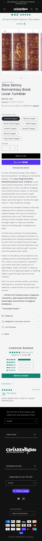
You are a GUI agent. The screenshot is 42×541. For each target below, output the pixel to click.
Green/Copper (10, 129)
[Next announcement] (37, 2)
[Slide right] (26, 78)
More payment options (21, 167)
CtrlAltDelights (20, 537)
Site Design (29, 537)
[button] (4, 9)
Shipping (5, 102)
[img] (7, 390)
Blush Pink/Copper (12, 124)
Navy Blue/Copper (12, 138)
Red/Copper (31, 124)
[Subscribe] (34, 421)
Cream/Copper (10, 119)
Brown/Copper (29, 129)
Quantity (5, 143)
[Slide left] (16, 78)
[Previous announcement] (4, 2)
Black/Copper (10, 134)
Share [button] (6, 334)
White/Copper (29, 119)
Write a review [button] (21, 375)
